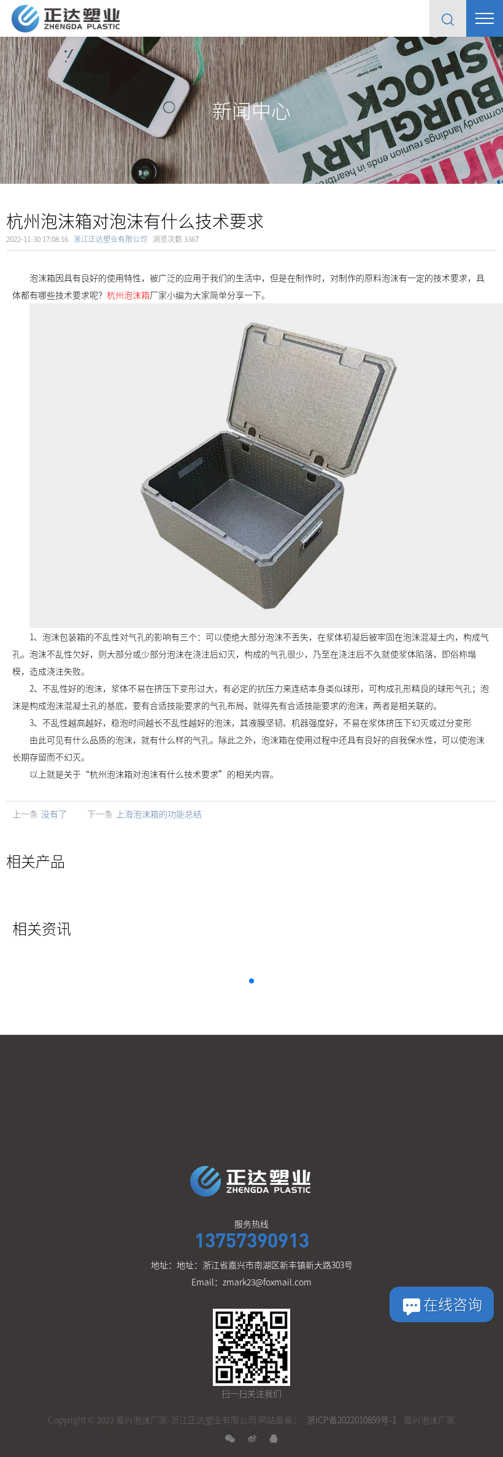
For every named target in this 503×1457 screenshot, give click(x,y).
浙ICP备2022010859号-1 (351, 1419)
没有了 (54, 814)
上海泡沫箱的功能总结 (159, 814)
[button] (251, 980)
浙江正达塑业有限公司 (110, 238)
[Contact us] (442, 1304)
